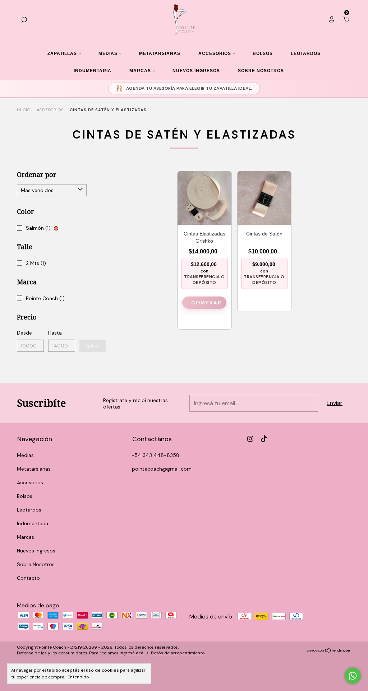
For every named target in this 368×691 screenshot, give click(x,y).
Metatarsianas (159, 53)
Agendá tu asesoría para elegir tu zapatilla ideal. (189, 88)
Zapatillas (62, 53)
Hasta (55, 333)
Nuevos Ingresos (196, 70)
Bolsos (263, 53)
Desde (24, 333)
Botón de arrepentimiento (177, 653)
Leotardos (306, 53)
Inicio (24, 109)
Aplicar (92, 346)
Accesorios (214, 53)
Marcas (140, 70)
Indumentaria (92, 70)
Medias (108, 53)
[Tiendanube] (328, 651)
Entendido (78, 677)
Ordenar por (36, 174)
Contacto (28, 578)
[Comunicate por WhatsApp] (353, 676)
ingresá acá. (132, 653)
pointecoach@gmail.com (162, 469)
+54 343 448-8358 (155, 455)
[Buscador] (24, 19)
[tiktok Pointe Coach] (264, 438)
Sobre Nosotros (261, 70)
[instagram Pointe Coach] (250, 438)
